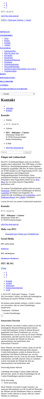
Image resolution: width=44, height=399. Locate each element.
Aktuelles (9, 108)
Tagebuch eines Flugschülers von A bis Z (20, 69)
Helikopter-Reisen (8, 197)
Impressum (10, 286)
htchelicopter (5, 248)
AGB (8, 290)
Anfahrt (7, 45)
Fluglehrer (8, 62)
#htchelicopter (14, 258)
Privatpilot (8, 55)
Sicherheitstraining (11, 64)
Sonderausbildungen (12, 60)
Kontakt (7, 43)
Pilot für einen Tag (11, 53)
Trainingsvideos (10, 71)
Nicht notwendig (10, 383)
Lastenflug (5, 193)
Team (6, 38)
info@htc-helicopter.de (10, 16)
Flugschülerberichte (11, 67)
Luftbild (22, 197)
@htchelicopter (5, 258)
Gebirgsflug (30, 195)
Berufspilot (8, 58)
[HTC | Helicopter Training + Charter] (16, 20)
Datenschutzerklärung (14, 288)
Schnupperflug (10, 51)
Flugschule (5, 191)
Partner (7, 41)
